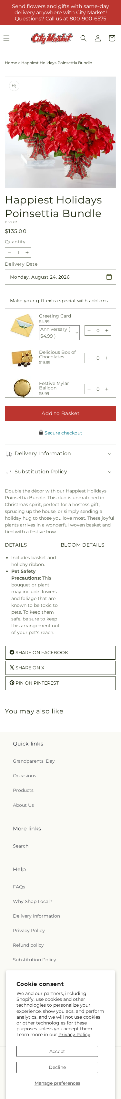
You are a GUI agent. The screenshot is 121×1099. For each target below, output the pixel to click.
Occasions (24, 776)
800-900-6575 (88, 19)
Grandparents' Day (34, 761)
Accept (57, 1051)
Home (11, 62)
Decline (57, 1067)
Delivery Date (21, 264)
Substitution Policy (34, 960)
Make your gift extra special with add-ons (59, 301)
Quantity (15, 242)
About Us (23, 805)
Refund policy (28, 945)
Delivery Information (36, 916)
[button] (83, 38)
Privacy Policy (74, 1034)
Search (20, 846)
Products (23, 790)
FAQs (19, 887)
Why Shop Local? (32, 901)
